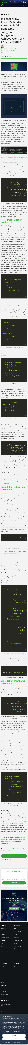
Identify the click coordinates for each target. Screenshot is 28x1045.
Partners (3, 976)
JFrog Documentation (18, 940)
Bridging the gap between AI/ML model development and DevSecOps (7, 1004)
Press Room (3, 1011)
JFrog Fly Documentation (19, 943)
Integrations (16, 937)
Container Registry (5, 937)
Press (2, 988)
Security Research (18, 931)
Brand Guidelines (5, 994)
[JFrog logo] (3, 5)
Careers (2, 982)
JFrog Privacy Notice (21, 879)
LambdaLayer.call (5, 427)
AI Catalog (3, 943)
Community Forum (18, 976)
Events (15, 934)
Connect (3, 940)
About (2, 966)
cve (8, 851)
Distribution (3, 934)
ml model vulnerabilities (10, 849)
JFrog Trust (16, 955)
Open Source (17, 951)
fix (12, 689)
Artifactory (3, 928)
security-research (14, 851)
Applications (16, 979)
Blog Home (4, 14)
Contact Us (3, 991)
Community (16, 966)
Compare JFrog (17, 958)
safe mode (19, 162)
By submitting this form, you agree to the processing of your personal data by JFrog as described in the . (13, 879)
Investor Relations (5, 973)
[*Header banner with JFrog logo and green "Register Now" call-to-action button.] (14, 1)
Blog (15, 928)
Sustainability (4, 985)
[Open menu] (26, 5)
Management (4, 969)
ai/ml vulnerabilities (22, 849)
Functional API (19, 258)
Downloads (16, 969)
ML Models (4, 851)
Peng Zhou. (4, 78)
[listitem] (14, 76)
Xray (2, 931)
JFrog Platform (4, 946)
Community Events (18, 973)
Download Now (14, 908)
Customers (3, 979)
